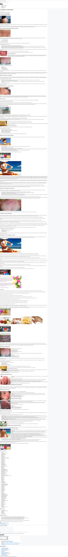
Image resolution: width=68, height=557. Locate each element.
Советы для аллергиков (4, 555)
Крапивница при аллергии (4, 552)
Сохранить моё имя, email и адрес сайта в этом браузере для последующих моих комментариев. (12, 533)
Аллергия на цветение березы (9, 541)
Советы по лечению (3, 5)
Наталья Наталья (3, 544)
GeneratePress (15, 556)
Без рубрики (2, 551)
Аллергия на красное (3, 523)
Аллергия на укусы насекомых (5, 549)
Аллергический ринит (4, 548)
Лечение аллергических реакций (5, 553)
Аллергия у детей (3, 7)
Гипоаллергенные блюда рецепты (5, 524)
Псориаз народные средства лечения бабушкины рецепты (13, 543)
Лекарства (2, 6)
